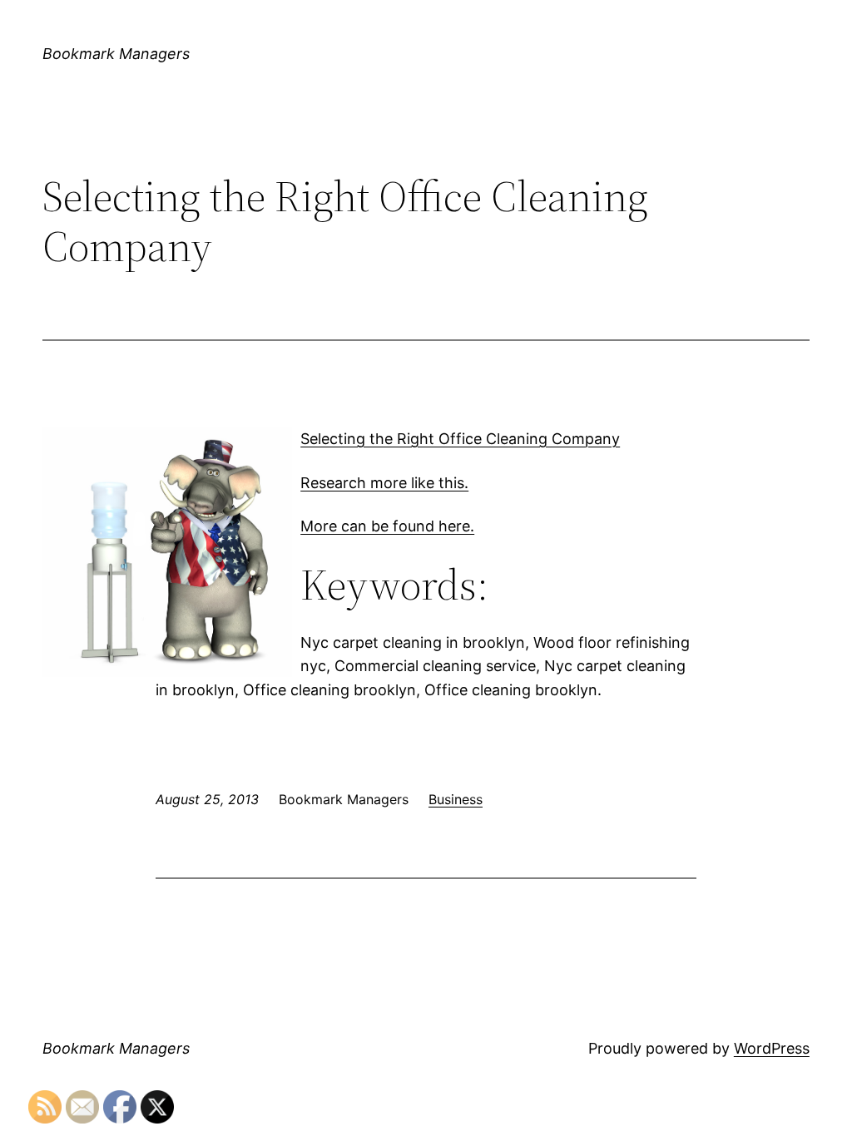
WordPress (772, 1048)
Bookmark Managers (116, 53)
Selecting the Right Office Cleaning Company (460, 438)
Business (455, 799)
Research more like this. (384, 482)
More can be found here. (387, 526)
